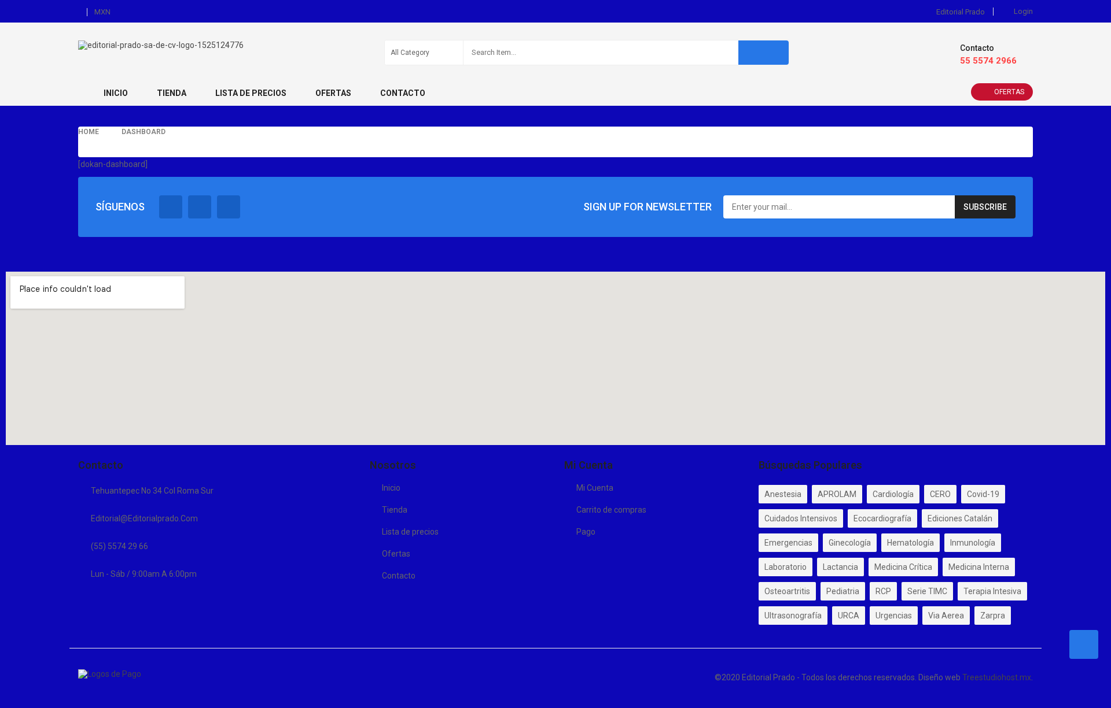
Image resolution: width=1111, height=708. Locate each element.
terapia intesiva (992, 591)
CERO (940, 494)
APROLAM (837, 494)
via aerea (946, 615)
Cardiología (893, 494)
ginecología (850, 542)
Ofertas (1009, 92)
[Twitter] (199, 206)
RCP (883, 591)
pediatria (842, 591)
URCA (848, 615)
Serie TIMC (927, 591)
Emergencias (788, 542)
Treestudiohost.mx (996, 677)
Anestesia (782, 494)
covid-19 (983, 494)
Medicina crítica (903, 567)
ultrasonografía (793, 615)
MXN (102, 12)
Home (88, 132)
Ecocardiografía (882, 518)
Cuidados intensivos (800, 518)
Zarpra (992, 615)
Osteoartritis (787, 591)
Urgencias (893, 615)
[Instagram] (228, 206)
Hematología (910, 542)
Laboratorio (785, 567)
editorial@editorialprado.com (144, 518)
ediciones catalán (960, 518)
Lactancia (840, 567)
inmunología (972, 542)
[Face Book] (170, 206)
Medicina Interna (978, 567)
